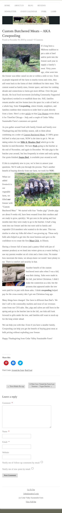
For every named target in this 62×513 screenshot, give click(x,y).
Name (5, 431)
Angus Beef (24, 157)
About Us (19, 5)
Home (7, 5)
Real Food (28, 370)
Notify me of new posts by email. (16, 469)
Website (5, 452)
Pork (43, 11)
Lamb (53, 11)
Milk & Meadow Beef (30, 142)
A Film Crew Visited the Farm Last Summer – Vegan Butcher (41, 385)
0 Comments (38, 40)
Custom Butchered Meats (34, 135)
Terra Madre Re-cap (16, 386)
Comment (7, 403)
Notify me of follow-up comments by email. (21, 463)
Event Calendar (29, 11)
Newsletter (10, 11)
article (28, 114)
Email (5, 442)
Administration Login (31, 494)
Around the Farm (18, 370)
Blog (30, 5)
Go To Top (31, 490)
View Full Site (31, 502)
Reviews (42, 5)
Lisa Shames (43, 114)
